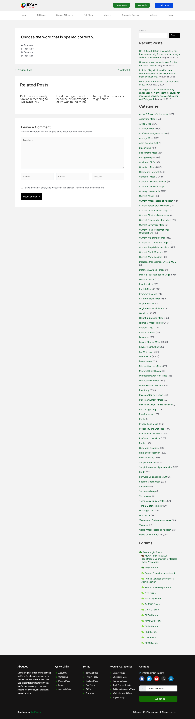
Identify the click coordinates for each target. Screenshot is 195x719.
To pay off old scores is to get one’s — (108, 97)
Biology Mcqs (146, 157)
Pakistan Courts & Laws (151, 395)
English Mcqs (146, 289)
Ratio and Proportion (149, 452)
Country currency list (149, 191)
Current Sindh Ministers (151, 252)
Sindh (142, 472)
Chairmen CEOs (147, 162)
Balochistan (145, 148)
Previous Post (23, 70)
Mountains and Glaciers (151, 385)
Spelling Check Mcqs (149, 481)
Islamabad (144, 337)
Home (23, 15)
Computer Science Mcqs (151, 186)
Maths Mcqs (145, 356)
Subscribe (159, 698)
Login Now (164, 5)
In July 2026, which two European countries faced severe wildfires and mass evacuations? (157, 73)
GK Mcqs (41, 15)
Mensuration (145, 361)
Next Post (124, 70)
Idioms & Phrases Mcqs (151, 322)
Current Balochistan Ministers (154, 205)
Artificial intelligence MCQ (152, 133)
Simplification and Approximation (155, 467)
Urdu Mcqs (144, 515)
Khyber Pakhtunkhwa (150, 347)
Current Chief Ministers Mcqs (154, 215)
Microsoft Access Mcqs (151, 366)
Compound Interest (149, 172)
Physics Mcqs (146, 414)
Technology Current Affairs (153, 501)
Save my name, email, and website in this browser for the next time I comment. (64, 187)
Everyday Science (148, 294)
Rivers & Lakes (146, 457)
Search (142, 30)
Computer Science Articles (152, 181)
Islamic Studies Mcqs (149, 342)
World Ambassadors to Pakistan (155, 529)
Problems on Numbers (150, 433)
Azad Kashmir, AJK (148, 143)
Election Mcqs (146, 284)
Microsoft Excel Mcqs (150, 371)
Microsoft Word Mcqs (150, 380)
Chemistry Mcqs (147, 167)
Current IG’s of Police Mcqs (153, 237)
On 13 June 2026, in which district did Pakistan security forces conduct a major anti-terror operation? (159, 54)
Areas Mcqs (145, 123)
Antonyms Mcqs (147, 119)
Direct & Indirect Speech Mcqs (154, 274)
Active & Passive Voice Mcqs (153, 114)
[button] (65, 15)
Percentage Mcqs (148, 409)
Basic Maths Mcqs (148, 152)
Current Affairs (63, 15)
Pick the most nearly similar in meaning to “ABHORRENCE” (34, 99)
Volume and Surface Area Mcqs (155, 520)
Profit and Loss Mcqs (149, 438)
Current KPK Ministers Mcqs (153, 242)
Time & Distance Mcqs (150, 505)
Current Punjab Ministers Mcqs (155, 247)
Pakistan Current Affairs (151, 399)
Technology (145, 496)
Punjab (142, 443)
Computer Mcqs (147, 176)
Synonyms (144, 486)
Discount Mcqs (146, 279)
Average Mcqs (146, 138)
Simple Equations (148, 462)
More (106, 15)
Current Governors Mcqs (151, 225)
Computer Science (130, 15)
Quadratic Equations (149, 448)
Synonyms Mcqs (147, 491)
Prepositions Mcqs (148, 424)
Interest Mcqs (146, 327)
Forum (171, 15)
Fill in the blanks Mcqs (150, 298)
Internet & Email (147, 332)
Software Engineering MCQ (153, 476)
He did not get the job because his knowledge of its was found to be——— (72, 100)
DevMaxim (36, 712)
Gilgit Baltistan (146, 303)
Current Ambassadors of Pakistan (156, 200)
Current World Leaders (150, 257)
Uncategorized (146, 510)
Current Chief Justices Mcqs (153, 210)
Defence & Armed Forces (151, 269)
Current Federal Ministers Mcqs (155, 220)
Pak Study (88, 15)
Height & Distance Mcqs (151, 318)
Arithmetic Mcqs (147, 128)
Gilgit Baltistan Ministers (151, 308)
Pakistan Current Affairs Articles (155, 404)
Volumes (143, 525)
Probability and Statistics (151, 428)
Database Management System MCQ (157, 261)
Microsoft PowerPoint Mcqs (153, 375)
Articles (153, 15)
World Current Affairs (150, 534)
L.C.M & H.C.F (146, 351)
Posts (142, 419)
